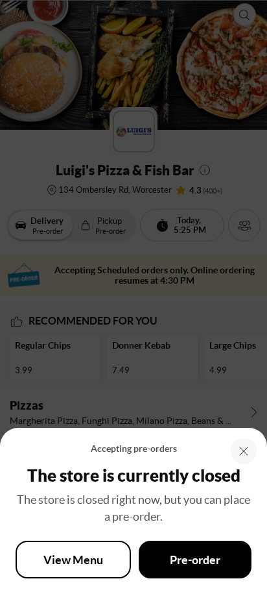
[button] (244, 451)
